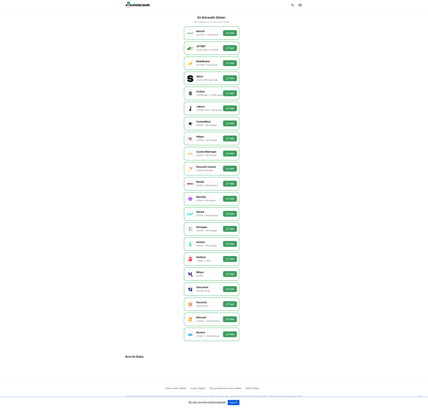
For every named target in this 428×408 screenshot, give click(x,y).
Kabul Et (233, 402)
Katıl (231, 33)
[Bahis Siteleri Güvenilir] (138, 5)
